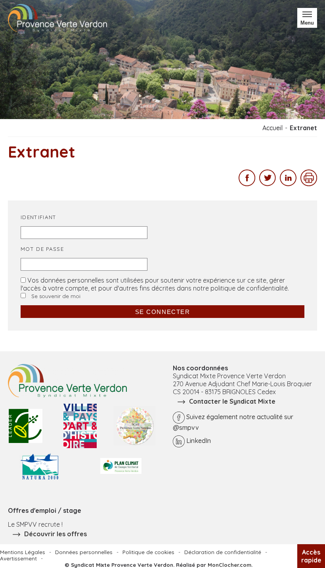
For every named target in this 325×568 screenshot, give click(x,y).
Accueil (272, 128)
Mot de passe (42, 249)
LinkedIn (198, 441)
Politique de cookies (148, 552)
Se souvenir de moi (55, 296)
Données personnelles (84, 552)
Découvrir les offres (55, 534)
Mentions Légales (22, 552)
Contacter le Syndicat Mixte (232, 401)
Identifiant (39, 217)
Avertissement (18, 558)
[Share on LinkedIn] (288, 184)
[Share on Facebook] (247, 184)
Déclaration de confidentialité (222, 552)
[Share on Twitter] (267, 184)
